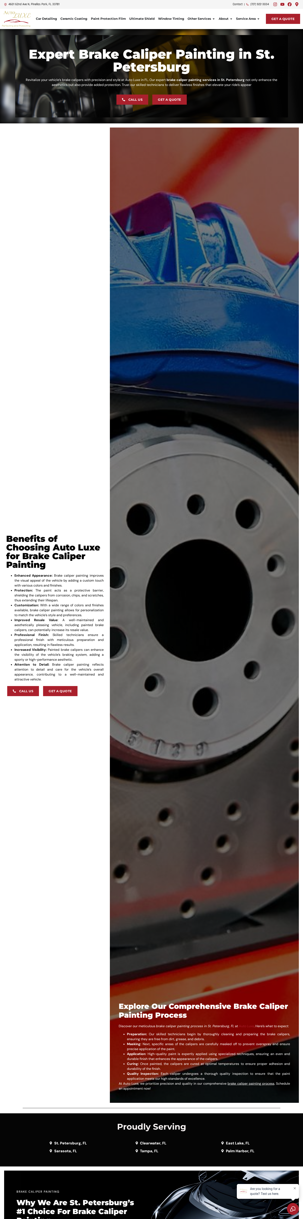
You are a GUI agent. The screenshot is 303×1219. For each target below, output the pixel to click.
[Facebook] (290, 4)
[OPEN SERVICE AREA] (258, 18)
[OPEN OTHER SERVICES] (213, 18)
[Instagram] (275, 4)
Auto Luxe (246, 1026)
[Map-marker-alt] (297, 4)
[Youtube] (282, 4)
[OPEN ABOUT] (231, 18)
